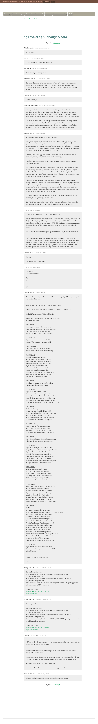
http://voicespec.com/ (32, 593)
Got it (53, 1)
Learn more (46, 1)
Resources (48, 14)
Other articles (29, 14)
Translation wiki (57, 14)
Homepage (7, 14)
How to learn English (18, 14)
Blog (65, 14)
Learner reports (39, 14)
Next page (56, 43)
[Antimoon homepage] (20, 8)
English (42, 19)
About (70, 14)
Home (26, 19)
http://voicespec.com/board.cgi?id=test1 (37, 591)
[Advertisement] (11, 46)
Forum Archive (34, 19)
